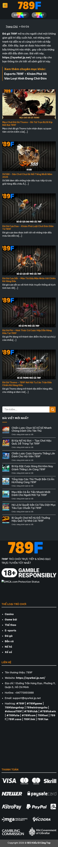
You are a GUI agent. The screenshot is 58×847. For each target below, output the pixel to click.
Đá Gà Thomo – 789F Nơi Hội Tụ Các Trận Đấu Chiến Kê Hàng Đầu (27, 384)
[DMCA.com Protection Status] (21, 589)
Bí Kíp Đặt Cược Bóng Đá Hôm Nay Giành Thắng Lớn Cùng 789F (32, 468)
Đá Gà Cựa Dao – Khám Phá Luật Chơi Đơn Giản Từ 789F (28, 227)
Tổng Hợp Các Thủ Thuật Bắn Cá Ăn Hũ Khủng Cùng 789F (33, 481)
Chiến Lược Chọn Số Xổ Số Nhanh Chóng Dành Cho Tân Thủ (32, 429)
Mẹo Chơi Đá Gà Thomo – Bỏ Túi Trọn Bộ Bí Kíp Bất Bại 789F (27, 123)
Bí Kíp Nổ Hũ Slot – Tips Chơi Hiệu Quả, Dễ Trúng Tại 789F (31, 442)
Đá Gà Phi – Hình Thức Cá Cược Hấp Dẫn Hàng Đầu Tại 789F (27, 332)
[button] (5, 5)
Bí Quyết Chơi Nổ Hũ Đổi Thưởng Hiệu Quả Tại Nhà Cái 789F (31, 519)
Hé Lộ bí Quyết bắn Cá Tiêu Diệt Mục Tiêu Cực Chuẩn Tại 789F (34, 506)
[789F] (29, 5)
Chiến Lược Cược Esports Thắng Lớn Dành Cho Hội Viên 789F (33, 455)
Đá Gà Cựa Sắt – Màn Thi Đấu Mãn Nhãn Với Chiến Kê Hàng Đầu (29, 280)
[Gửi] (52, 410)
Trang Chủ (12, 26)
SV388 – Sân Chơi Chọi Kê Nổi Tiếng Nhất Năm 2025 (27, 175)
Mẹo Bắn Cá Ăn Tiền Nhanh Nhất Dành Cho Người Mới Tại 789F (31, 494)
